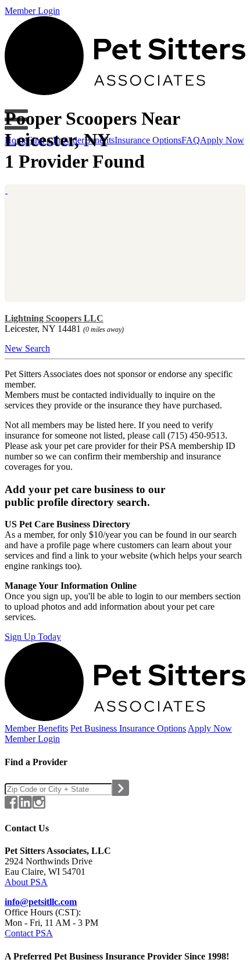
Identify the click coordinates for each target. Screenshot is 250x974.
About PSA (26, 882)
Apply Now (222, 140)
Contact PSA (29, 933)
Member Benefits (36, 728)
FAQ (190, 140)
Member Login (32, 11)
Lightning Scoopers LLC (54, 318)
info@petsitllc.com (41, 902)
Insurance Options (148, 140)
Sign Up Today (33, 637)
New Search (27, 348)
